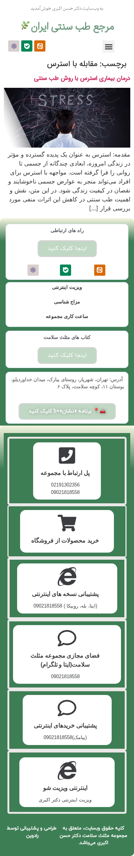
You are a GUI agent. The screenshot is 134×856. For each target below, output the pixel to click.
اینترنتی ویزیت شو (65, 788)
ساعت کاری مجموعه (67, 316)
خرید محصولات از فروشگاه (65, 540)
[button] (108, 46)
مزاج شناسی (67, 302)
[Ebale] (26, 46)
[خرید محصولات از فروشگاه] (67, 523)
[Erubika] (13, 46)
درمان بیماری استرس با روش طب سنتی (82, 78)
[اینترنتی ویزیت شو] (67, 770)
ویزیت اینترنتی (67, 287)
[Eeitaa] (39, 46)
